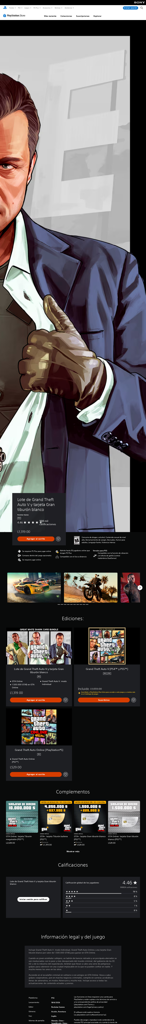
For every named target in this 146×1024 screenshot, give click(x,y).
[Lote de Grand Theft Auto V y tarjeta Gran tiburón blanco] (34, 588)
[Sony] (139, 4)
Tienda (11, 8)
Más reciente (50, 16)
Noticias (58, 8)
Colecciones (66, 16)
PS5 (19, 8)
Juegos (26, 8)
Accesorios (46, 8)
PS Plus (36, 8)
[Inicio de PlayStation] (5, 8)
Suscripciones (82, 16)
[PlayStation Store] (14, 15)
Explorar (97, 16)
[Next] (140, 587)
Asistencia (68, 8)
